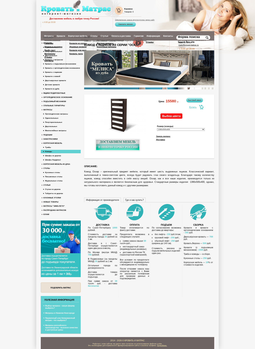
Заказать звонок (125, 24)
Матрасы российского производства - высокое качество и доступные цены (61, 327)
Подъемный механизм (54, 101)
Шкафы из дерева (53, 156)
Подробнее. (162, 345)
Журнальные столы (54, 181)
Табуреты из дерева (54, 193)
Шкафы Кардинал (53, 160)
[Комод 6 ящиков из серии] (118, 116)
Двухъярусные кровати (55, 80)
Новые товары (50, 202)
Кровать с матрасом (54, 60)
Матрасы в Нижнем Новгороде (60, 313)
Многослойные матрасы (55, 130)
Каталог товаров (100, 40)
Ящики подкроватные (54, 93)
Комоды (112, 40)
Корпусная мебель (52, 143)
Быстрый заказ (194, 100)
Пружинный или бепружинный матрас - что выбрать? (60, 319)
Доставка (160, 140)
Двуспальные (51, 55)
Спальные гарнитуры (54, 106)
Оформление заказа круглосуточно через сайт (135, 20)
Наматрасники (50, 139)
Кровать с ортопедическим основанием (62, 68)
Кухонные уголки (52, 198)
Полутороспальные (53, 51)
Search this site (186, 42)
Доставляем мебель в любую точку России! (74, 18)
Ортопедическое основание (57, 97)
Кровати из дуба (52, 89)
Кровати (47, 43)
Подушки (47, 135)
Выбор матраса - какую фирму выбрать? (60, 307)
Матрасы (47, 110)
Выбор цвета (171, 115)
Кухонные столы (52, 172)
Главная (87, 40)
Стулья (46, 185)
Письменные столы (53, 177)
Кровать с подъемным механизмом (60, 64)
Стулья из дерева (53, 189)
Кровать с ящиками (53, 72)
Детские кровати (52, 85)
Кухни (46, 214)
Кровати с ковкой (52, 76)
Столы (46, 168)
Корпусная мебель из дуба (56, 164)
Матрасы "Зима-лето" (54, 206)
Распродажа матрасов (54, 210)
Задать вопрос (163, 136)
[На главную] (76, 7)
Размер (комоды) (165, 126)
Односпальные (51, 47)
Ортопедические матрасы (56, 114)
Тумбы (48, 147)
